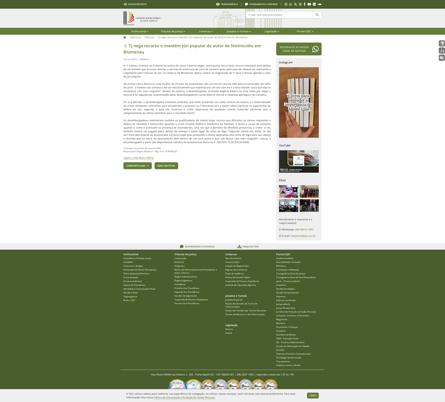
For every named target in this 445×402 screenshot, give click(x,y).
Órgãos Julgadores (183, 280)
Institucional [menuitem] (138, 31)
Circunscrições (232, 262)
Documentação (130, 277)
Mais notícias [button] (166, 165)
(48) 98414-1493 (304, 229)
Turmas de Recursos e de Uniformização (245, 314)
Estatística (281, 285)
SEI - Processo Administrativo (290, 342)
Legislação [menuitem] (271, 31)
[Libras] (442, 43)
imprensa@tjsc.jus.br (303, 235)
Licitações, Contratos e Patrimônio (292, 315)
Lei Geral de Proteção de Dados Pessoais (296, 311)
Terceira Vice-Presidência (186, 303)
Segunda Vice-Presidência (186, 291)
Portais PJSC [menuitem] (304, 31)
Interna (228, 332)
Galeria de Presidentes (134, 285)
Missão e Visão (130, 292)
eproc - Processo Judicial (288, 281)
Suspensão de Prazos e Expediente (191, 299)
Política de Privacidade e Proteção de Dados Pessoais (184, 397)
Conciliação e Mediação (287, 269)
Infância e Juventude (286, 300)
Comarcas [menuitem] (205, 31)
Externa (229, 329)
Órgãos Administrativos (185, 276)
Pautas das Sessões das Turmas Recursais (245, 310)
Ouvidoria (281, 330)
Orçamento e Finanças (287, 327)
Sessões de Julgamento (185, 295)
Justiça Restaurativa (285, 307)
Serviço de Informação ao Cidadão (292, 346)
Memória (280, 323)
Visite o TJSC (129, 300)
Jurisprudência (283, 304)
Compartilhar (135, 165)
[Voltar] (125, 46)
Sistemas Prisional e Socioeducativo (293, 353)
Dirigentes (179, 265)
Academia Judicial (284, 258)
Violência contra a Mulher (288, 365)
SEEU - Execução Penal (287, 338)
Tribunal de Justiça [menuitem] (172, 31)
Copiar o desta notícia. (138, 157)
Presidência (180, 284)
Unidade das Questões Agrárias (240, 285)
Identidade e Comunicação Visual (139, 288)
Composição (180, 258)
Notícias (149, 37)
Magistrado (281, 319)
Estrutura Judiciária (132, 281)
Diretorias (179, 262)
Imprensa (135, 37)
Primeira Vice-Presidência (186, 288)
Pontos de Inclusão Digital (237, 277)
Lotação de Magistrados (237, 265)
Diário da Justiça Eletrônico (136, 273)
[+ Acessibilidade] (442, 58)
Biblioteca (281, 265)
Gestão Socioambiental (287, 292)
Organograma (130, 296)
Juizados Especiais (234, 299)
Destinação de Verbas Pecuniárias (139, 269)
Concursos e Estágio (133, 265)
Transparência (283, 361)
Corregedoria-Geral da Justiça (290, 273)
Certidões (128, 262)
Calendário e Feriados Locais (137, 258)
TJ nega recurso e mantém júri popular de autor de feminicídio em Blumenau (203, 37)
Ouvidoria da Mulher (286, 334)
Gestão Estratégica (285, 288)
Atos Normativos (233, 258)
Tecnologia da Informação (288, 357)
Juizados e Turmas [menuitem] (238, 31)
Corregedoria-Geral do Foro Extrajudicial (295, 277)
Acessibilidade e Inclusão (288, 262)
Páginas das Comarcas (236, 269)
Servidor (280, 349)
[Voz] (442, 50)
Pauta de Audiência (234, 273)
